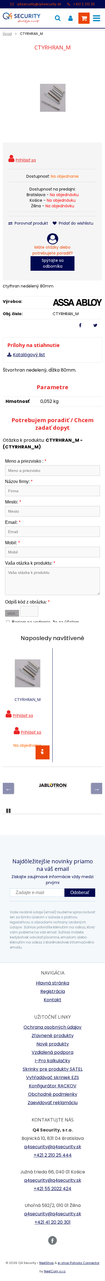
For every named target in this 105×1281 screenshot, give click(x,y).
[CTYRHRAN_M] (52, 98)
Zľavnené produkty (53, 1035)
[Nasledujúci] (96, 788)
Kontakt (52, 1000)
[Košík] (84, 18)
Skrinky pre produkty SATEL (53, 1069)
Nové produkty (52, 1044)
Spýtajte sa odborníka (53, 263)
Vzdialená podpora (52, 1052)
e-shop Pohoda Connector (78, 1263)
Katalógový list (29, 354)
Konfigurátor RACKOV (52, 1086)
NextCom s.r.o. (55, 1271)
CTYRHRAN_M (28, 699)
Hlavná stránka (52, 983)
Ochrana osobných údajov (52, 1027)
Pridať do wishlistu (75, 223)
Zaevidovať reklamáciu (53, 1102)
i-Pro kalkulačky (52, 1060)
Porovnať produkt (30, 223)
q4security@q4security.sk (39, 4)
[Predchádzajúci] (8, 788)
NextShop (46, 1263)
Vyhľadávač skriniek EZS (52, 1077)
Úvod (7, 33)
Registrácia (52, 991)
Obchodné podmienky (52, 1094)
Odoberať (79, 892)
